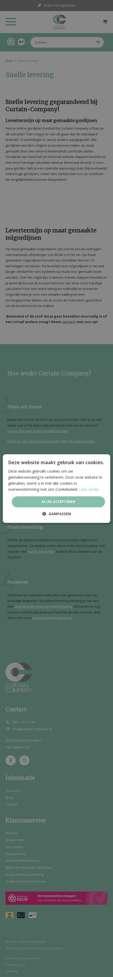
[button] (56, 513)
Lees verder (89, 489)
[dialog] (56, 488)
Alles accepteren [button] (58, 501)
